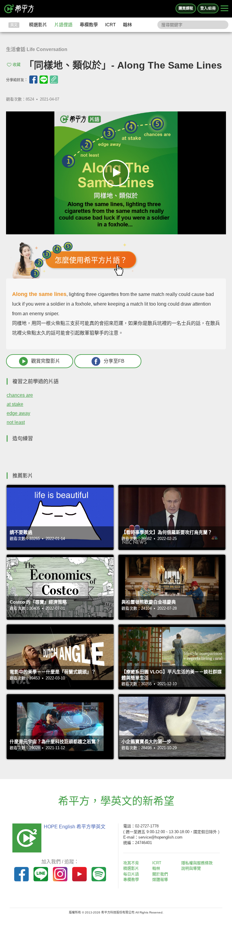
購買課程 (186, 8)
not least (16, 422)
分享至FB (114, 361)
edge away (18, 413)
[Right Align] (224, 8)
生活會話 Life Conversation (36, 49)
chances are (20, 395)
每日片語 (131, 874)
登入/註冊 (208, 8)
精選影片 (38, 24)
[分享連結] (54, 79)
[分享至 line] (44, 79)
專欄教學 (89, 24)
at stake (15, 404)
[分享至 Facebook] (33, 79)
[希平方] (19, 9)
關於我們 (160, 874)
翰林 (127, 24)
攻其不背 (131, 863)
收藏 (17, 64)
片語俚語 (63, 24)
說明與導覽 (191, 868)
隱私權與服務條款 (197, 863)
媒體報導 (160, 879)
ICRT (110, 24)
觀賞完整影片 (45, 361)
